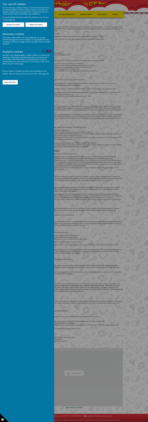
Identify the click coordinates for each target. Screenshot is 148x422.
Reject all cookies (36, 24)
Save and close (10, 82)
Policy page (42, 74)
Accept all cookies (13, 24)
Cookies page (7, 20)
